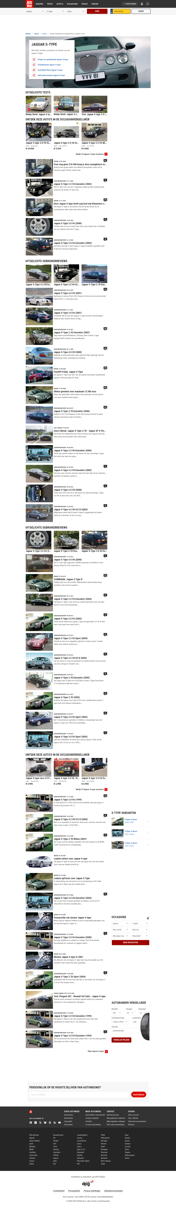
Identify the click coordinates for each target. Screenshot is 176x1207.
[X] (41, 1122)
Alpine (32, 1138)
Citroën (32, 1158)
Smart (127, 1140)
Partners (131, 1124)
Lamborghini (82, 1135)
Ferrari (55, 1140)
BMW (31, 1149)
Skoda (127, 1138)
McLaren (80, 1158)
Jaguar (36, 34)
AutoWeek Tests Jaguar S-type (50, 70)
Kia (54, 1164)
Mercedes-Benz (83, 1161)
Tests (50, 4)
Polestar (104, 1152)
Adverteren (68, 1118)
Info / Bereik (133, 1118)
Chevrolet (33, 1155)
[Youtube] (60, 1122)
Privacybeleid (74, 1191)
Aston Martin (34, 1140)
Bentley (32, 1146)
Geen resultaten (130, 942)
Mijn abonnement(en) (115, 1124)
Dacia (31, 1164)
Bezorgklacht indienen (116, 1118)
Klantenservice (113, 1115)
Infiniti (56, 1155)
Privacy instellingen (92, 1191)
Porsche (104, 1155)
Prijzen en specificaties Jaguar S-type (53, 59)
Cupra (31, 1161)
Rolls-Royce (106, 1161)
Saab (103, 1164)
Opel (103, 1146)
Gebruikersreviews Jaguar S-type (51, 75)
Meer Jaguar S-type (96, 1051)
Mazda (79, 1155)
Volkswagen (130, 1155)
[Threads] (50, 1122)
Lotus (79, 1146)
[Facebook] (31, 1122)
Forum (94, 4)
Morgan (104, 1140)
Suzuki (127, 1146)
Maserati (80, 1152)
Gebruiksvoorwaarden (137, 1121)
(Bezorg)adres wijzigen (116, 1121)
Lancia (79, 1138)
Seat (126, 1135)
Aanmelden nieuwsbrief (95, 1115)
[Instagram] (36, 1122)
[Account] (142, 4)
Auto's (60, 4)
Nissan (103, 1143)
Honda (56, 1149)
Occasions (72, 4)
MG (78, 1164)
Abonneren (68, 1115)
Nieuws (39, 4)
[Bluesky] (46, 1122)
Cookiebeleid (58, 1191)
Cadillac (32, 1152)
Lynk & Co (81, 1149)
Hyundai (56, 1152)
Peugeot (104, 1149)
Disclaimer (68, 1124)
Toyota (127, 1152)
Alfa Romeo (34, 1135)
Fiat (54, 1143)
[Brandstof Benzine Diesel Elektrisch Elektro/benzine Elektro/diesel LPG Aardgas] (140, 935)
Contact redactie (92, 1118)
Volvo (127, 1158)
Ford (55, 1146)
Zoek (97, 11)
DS (54, 1138)
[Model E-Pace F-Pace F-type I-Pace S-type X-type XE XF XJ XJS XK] (140, 923)
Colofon (88, 1121)
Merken (28, 34)
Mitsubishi (105, 1138)
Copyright (68, 1121)
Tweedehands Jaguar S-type (49, 64)
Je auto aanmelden (93, 1124)
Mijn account (133, 1115)
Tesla (127, 1149)
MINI (103, 1135)
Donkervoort (58, 1135)
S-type (44, 34)
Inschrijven (138, 1094)
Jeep (55, 1161)
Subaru (128, 1143)
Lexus (79, 1143)
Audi (31, 1143)
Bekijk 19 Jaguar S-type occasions (90, 154)
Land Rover (81, 1140)
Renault (104, 1158)
